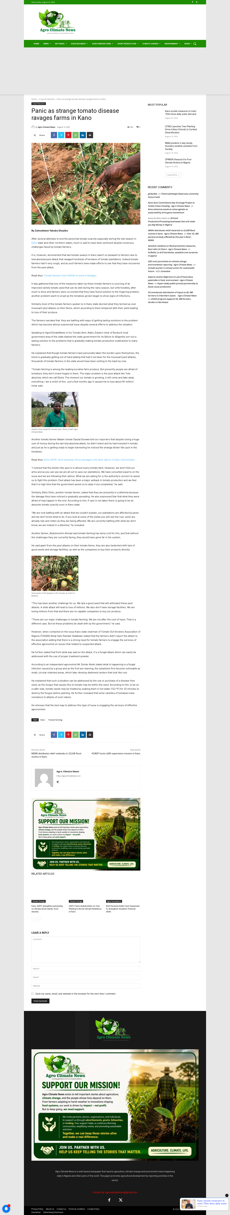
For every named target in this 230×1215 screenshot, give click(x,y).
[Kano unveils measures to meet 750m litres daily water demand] (155, 115)
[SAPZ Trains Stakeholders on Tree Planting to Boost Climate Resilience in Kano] (86, 891)
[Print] (90, 135)
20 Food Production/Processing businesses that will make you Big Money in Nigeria (171, 221)
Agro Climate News (46, 127)
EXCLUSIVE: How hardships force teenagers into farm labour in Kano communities (89, 459)
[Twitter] (197, 2)
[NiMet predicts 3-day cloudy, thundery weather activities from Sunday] (155, 147)
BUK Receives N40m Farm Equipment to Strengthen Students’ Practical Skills (123, 909)
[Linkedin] (83, 135)
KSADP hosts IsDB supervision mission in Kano (116, 753)
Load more (172, 175)
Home (34, 99)
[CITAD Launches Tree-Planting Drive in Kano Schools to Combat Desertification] (155, 130)
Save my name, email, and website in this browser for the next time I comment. (75, 993)
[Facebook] (192, 2)
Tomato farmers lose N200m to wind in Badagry (70, 275)
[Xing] (57, 781)
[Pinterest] (68, 135)
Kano (34, 242)
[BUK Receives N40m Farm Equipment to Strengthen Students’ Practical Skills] (123, 891)
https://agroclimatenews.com (68, 776)
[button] (195, 43)
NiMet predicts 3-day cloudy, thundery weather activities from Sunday (181, 146)
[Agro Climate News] (33, 127)
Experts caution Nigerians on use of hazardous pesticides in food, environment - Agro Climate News (170, 280)
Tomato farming (55, 720)
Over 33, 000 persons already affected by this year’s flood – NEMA (173, 237)
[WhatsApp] (75, 135)
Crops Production (47, 99)
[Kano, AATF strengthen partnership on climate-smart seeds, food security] (48, 891)
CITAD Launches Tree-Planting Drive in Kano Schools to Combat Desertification (181, 129)
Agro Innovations (114, 901)
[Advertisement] (115, 71)
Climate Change (38, 901)
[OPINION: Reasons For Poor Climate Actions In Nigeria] (155, 163)
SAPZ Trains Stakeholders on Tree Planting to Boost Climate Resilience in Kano (85, 909)
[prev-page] (33, 919)
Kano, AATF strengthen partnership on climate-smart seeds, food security (47, 909)
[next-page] (38, 919)
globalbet (152, 193)
